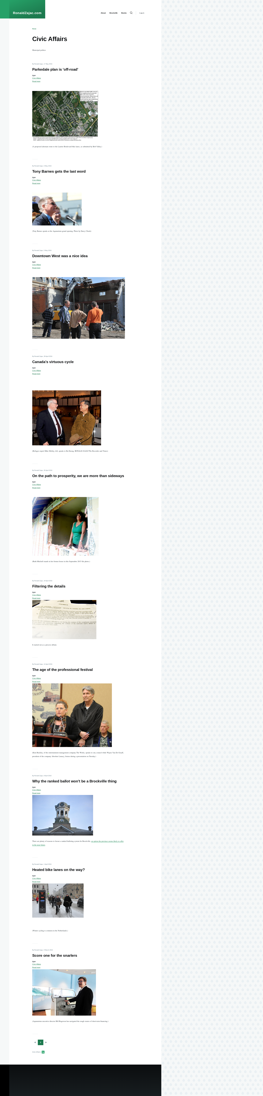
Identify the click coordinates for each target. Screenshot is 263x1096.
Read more (36, 81)
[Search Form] (131, 12)
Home (34, 29)
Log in (142, 13)
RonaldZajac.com (27, 13)
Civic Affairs (36, 78)
